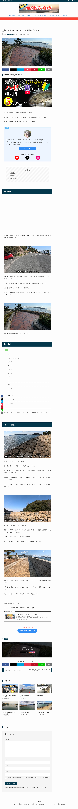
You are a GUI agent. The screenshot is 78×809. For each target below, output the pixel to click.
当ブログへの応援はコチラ (40, 804)
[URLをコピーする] (49, 69)
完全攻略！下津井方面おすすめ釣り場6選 (27, 614)
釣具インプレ (16, 804)
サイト (6, 771)
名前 (6, 759)
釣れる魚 (12, 175)
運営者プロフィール (28, 804)
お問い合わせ (62, 804)
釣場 (21, 804)
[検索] (75, 1)
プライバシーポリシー (53, 804)
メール (6, 765)
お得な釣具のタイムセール (27, 630)
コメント (8, 739)
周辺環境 (12, 173)
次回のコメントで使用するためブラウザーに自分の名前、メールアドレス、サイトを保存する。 (27, 778)
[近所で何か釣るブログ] (39, 8)
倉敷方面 (10, 34)
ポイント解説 (14, 178)
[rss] (73, 1)
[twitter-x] (69, 1)
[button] (5, 69)
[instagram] (71, 1)
